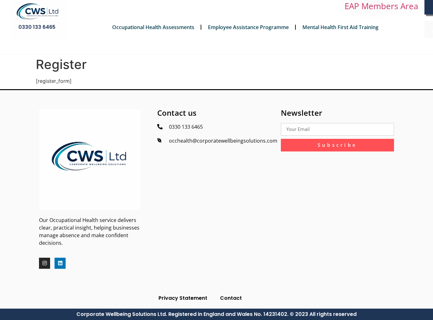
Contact (231, 298)
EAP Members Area (381, 6)
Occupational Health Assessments (153, 27)
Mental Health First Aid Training (340, 27)
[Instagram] (44, 263)
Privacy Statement (182, 298)
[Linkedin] (60, 263)
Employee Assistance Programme (248, 27)
